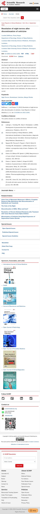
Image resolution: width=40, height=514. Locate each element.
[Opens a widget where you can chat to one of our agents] (33, 510)
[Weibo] (31, 398)
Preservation (25, 497)
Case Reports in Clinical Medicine (11, 23)
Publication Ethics (26, 495)
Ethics (23, 473)
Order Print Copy (7, 246)
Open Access (25, 492)
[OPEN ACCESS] (34, 3)
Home (5, 14)
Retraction (24, 500)
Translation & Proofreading (9, 497)
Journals (11, 14)
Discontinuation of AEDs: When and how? (14, 209)
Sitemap (3, 481)
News (3, 486)
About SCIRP (26, 471)
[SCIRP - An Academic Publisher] (13, 3)
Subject (3, 476)
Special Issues (25, 486)
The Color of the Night (8, 206)
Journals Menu (7, 190)
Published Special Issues (10, 232)
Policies (24, 490)
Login (4, 9)
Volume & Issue (6, 503)
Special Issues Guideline (10, 236)
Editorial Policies (26, 476)
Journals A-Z (5, 473)
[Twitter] (3, 398)
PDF (22, 53)
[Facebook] (12, 398)
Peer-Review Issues (27, 481)
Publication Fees (26, 484)
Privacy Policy (25, 503)
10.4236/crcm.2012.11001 (12, 53)
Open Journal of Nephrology (11, 327)
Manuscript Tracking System (9, 492)
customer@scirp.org (11, 408)
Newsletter (5, 242)
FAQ (3, 253)
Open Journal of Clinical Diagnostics (13, 369)
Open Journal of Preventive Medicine (14, 348)
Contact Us (5, 249)
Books (3, 478)
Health (5, 285)
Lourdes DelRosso (6, 35)
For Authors (24, 478)
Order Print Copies (6, 495)
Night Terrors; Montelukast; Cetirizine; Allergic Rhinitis (17, 97)
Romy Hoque (17, 35)
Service (4, 490)
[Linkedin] (21, 398)
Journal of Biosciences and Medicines (14, 306)
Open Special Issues (8, 228)
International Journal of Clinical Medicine (15, 264)
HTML (27, 53)
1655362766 (8, 415)
